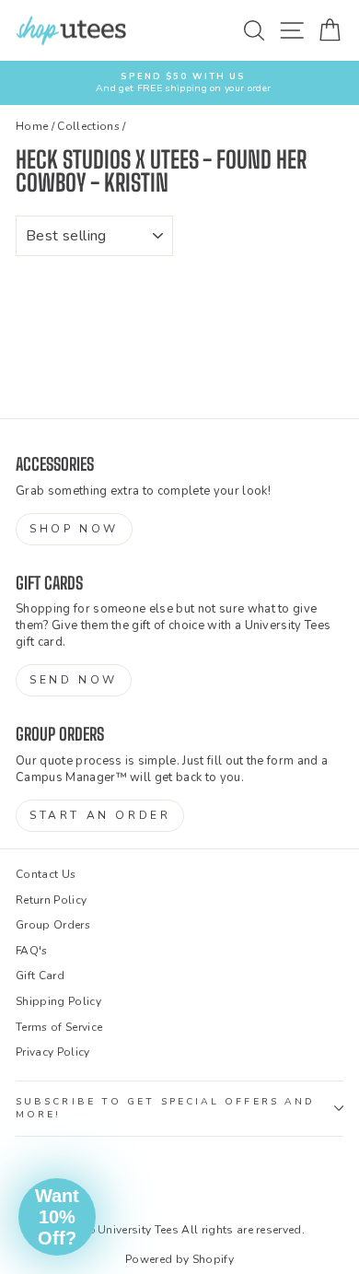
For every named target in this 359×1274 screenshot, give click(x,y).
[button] (57, 1217)
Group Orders (53, 925)
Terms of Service (59, 1027)
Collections (88, 126)
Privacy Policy (53, 1052)
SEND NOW (73, 679)
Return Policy (51, 900)
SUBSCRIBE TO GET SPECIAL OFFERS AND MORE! (165, 1108)
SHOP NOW (74, 528)
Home (32, 126)
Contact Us (45, 874)
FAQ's (32, 950)
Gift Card (40, 975)
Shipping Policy (58, 1001)
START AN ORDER (99, 815)
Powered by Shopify (179, 1259)
